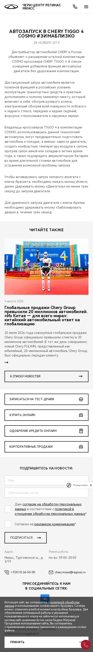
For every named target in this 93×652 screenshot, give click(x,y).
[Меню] (86, 7)
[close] (91, 485)
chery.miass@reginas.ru (70, 572)
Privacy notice (80, 485)
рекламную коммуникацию (54, 524)
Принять (17, 642)
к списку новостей (25, 376)
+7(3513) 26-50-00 (23, 572)
